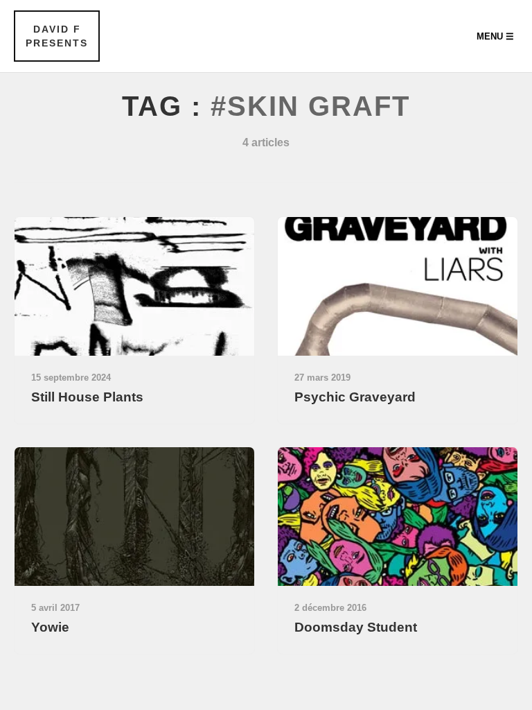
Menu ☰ (495, 36)
